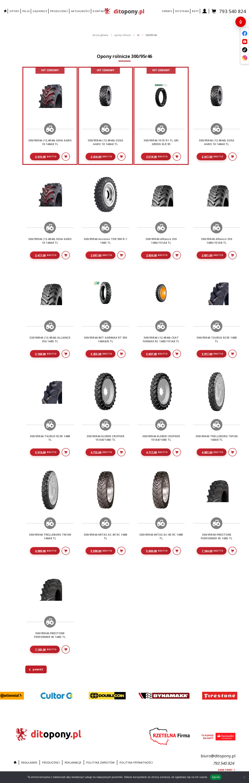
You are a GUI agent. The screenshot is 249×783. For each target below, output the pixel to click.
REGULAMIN (29, 762)
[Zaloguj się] (205, 11)
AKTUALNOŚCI (80, 11)
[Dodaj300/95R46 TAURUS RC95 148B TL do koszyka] (232, 354)
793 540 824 (232, 11)
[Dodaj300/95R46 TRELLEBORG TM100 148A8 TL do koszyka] (232, 452)
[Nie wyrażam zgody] (244, 777)
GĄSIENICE (40, 11)
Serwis (167, 11)
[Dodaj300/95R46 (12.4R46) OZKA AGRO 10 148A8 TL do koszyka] (121, 156)
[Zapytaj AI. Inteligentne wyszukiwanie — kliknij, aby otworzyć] (240, 22)
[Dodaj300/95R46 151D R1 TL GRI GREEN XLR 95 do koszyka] (177, 156)
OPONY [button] (14, 11)
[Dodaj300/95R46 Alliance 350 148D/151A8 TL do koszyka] (177, 255)
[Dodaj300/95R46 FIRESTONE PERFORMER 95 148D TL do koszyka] (232, 551)
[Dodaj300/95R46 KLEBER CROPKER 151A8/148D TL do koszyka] (121, 452)
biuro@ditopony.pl (218, 755)
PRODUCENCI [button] (59, 11)
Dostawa (182, 11)
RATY (195, 11)
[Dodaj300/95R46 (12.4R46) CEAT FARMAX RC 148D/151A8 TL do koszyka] (177, 354)
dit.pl (129, 11)
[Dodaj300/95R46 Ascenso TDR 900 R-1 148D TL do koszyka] (121, 255)
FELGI (26, 11)
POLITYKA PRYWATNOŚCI (136, 762)
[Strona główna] (16, 763)
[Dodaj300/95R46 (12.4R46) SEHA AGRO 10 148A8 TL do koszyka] (66, 156)
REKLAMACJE (73, 762)
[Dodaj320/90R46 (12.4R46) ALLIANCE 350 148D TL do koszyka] (66, 354)
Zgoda (216, 777)
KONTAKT (99, 11)
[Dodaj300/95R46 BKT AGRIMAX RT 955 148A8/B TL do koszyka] (121, 354)
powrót (38, 669)
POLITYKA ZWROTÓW (100, 762)
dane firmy (225, 770)
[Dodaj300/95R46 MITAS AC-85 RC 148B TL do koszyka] (121, 551)
